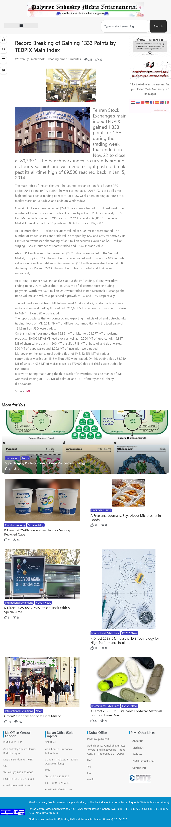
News (25, 458)
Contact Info (139, 767)
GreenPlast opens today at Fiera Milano (32, 716)
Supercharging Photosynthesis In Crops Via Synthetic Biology (45, 463)
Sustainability (36, 525)
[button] (21, 25)
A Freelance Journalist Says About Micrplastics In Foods (126, 517)
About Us (137, 741)
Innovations (12, 458)
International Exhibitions (19, 602)
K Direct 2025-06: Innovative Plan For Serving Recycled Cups (37, 532)
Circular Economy (15, 525)
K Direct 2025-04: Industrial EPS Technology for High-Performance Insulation (125, 640)
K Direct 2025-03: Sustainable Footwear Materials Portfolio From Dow (126, 712)
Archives (137, 754)
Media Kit (137, 747)
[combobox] (125, 26)
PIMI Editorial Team (143, 761)
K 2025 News (43, 602)
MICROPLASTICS (101, 510)
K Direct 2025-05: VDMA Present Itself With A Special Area (37, 609)
